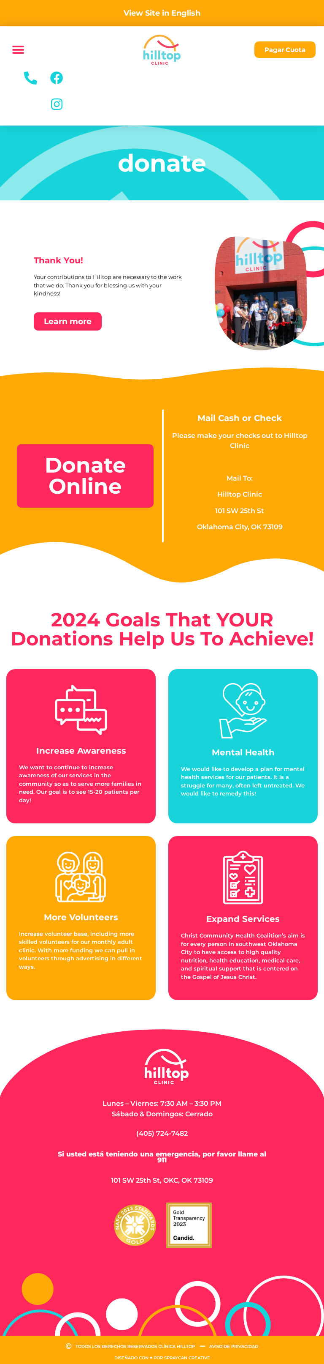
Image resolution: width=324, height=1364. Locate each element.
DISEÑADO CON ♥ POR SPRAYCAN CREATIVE (162, 1358)
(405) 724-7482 (162, 1133)
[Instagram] (57, 104)
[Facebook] (57, 78)
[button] (17, 49)
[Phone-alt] (31, 78)
